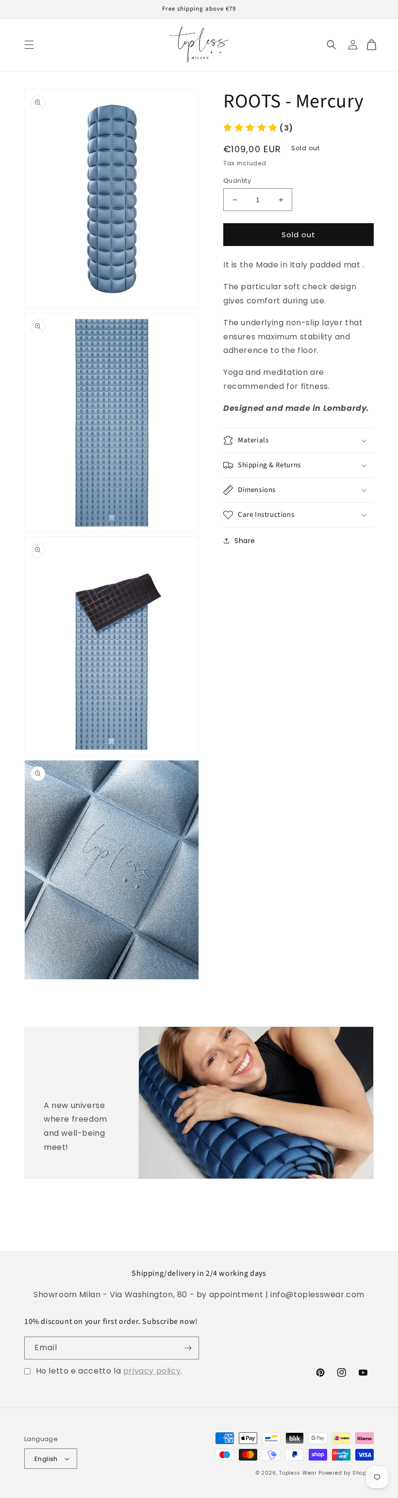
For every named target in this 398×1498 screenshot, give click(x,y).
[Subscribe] (188, 1348)
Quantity (237, 180)
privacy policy (152, 1370)
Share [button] (244, 541)
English (46, 1458)
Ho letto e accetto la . (109, 1370)
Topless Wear (297, 1473)
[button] (29, 44)
